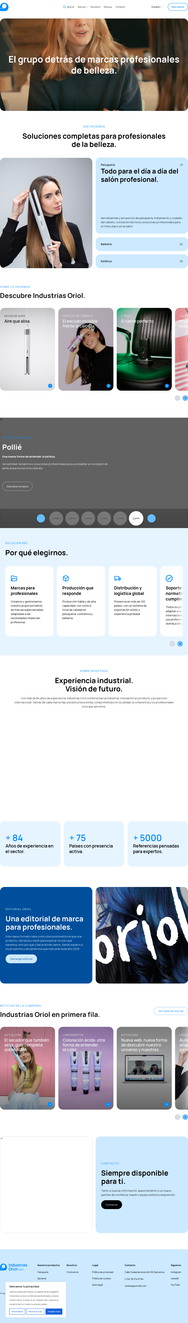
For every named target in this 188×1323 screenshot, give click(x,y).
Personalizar (17, 1311)
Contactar (112, 1204)
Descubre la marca (17, 486)
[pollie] (136, 518)
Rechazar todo (35, 1311)
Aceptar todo (54, 1311)
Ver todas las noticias (170, 1010)
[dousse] (72, 518)
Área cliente (177, 6)
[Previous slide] (177, 398)
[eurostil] (88, 518)
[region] (36, 1299)
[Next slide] (185, 398)
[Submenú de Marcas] (86, 7)
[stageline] (56, 518)
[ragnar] (104, 518)
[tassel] (120, 518)
